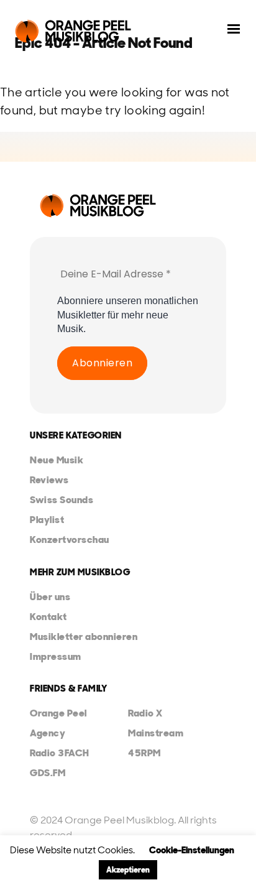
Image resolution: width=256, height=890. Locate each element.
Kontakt (48, 616)
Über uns (50, 596)
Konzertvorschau (69, 539)
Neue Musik (56, 459)
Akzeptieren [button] (128, 870)
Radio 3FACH (59, 752)
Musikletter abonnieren (83, 636)
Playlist (47, 519)
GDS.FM (47, 772)
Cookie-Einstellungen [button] (191, 850)
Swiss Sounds (61, 499)
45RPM (144, 752)
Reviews (49, 479)
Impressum (55, 656)
